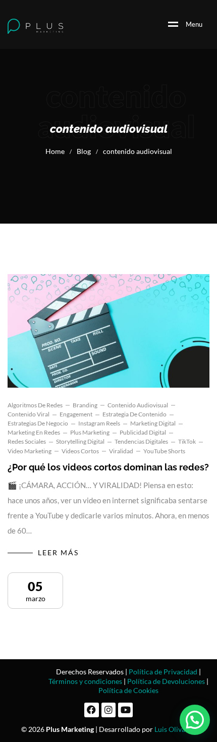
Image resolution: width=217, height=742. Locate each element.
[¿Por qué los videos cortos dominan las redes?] (108, 331)
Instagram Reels (99, 423)
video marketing (29, 451)
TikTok (187, 441)
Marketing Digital (153, 423)
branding (85, 405)
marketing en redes (34, 432)
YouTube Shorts (164, 451)
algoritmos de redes (35, 405)
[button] (195, 720)
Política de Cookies (128, 690)
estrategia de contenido (134, 414)
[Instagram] (108, 710)
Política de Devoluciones (166, 681)
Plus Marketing (90, 432)
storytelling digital (80, 441)
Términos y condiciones (85, 681)
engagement (76, 414)
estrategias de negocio (38, 423)
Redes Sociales (27, 441)
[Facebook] (91, 710)
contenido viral (28, 414)
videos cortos (80, 451)
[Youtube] (125, 710)
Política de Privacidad (163, 671)
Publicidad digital (143, 432)
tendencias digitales (141, 441)
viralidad (121, 451)
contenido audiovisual (137, 405)
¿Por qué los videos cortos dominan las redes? (108, 467)
